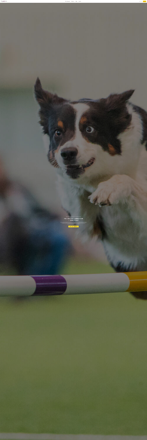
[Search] (140, 1)
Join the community (73, 226)
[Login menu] (141, 1)
